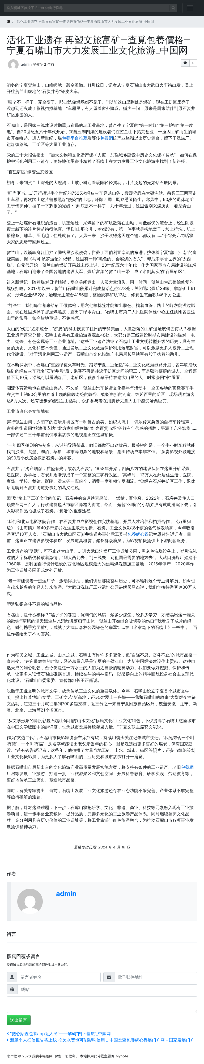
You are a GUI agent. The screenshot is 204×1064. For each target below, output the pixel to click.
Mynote (122, 1056)
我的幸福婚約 (42, 1056)
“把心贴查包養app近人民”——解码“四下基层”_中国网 (60, 1033)
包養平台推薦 (74, 138)
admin (26, 64)
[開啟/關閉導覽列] (189, 8)
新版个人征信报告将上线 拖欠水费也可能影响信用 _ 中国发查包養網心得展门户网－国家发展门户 (102, 1040)
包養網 (106, 138)
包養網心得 (138, 534)
